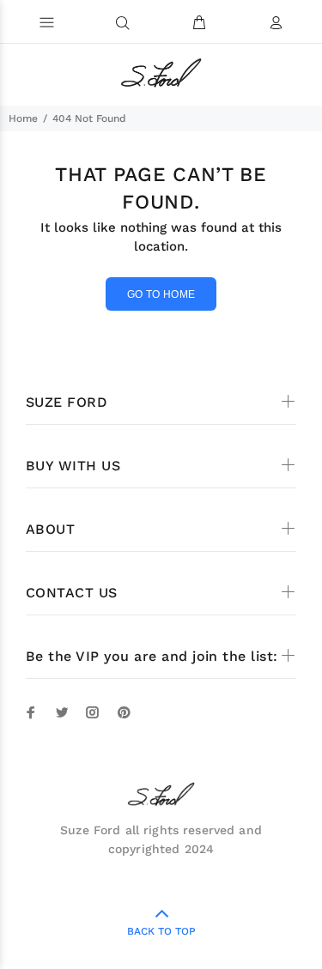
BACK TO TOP (161, 931)
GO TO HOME (161, 294)
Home (23, 118)
